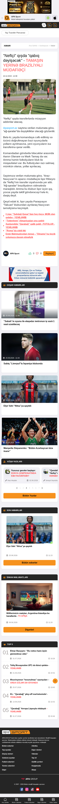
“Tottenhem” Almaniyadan (25, 221)
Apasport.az (10, 127)
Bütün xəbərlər (29, 562)
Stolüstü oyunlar (8, 758)
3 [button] (26, 488)
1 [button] (20, 488)
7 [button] (39, 488)
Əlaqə (34, 770)
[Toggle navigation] (55, 25)
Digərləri (29, 630)
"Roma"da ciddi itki (16, 230)
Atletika (35, 746)
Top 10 (34, 758)
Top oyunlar (6, 750)
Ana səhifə (5, 802)
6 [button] (35, 488)
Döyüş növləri (7, 754)
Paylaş (49, 253)
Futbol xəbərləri (8, 762)
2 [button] (23, 488)
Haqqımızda (36, 766)
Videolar (35, 754)
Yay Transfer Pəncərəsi (15, 33)
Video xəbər (53, 802)
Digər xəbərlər (41, 802)
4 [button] (29, 488)
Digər (4, 770)
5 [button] (32, 488)
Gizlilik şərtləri (37, 762)
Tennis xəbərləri (8, 766)
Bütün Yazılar (29, 495)
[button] (16, 488)
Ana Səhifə (33, 46)
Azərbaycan (43, 46)
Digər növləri (37, 750)
